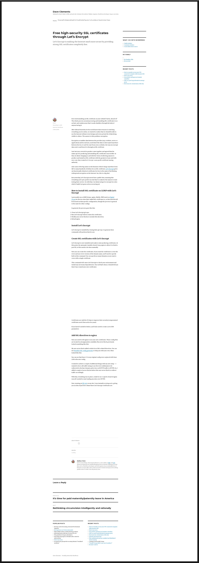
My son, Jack (127, 61)
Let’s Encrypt (110, 169)
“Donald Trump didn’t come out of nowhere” (100, 543)
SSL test (84, 383)
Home (55, 20)
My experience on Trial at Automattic (63, 530)
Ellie (109, 462)
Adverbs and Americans (95, 536)
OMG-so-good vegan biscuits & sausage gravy (101, 533)
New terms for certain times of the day (99, 535)
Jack (114, 462)
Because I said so (93, 544)
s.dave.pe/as (56, 129)
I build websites (128, 43)
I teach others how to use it (131, 46)
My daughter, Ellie (128, 59)
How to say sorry (58, 540)
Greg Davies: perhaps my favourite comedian (100, 531)
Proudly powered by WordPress (70, 555)
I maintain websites (129, 45)
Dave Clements (61, 11)
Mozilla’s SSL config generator (83, 350)
